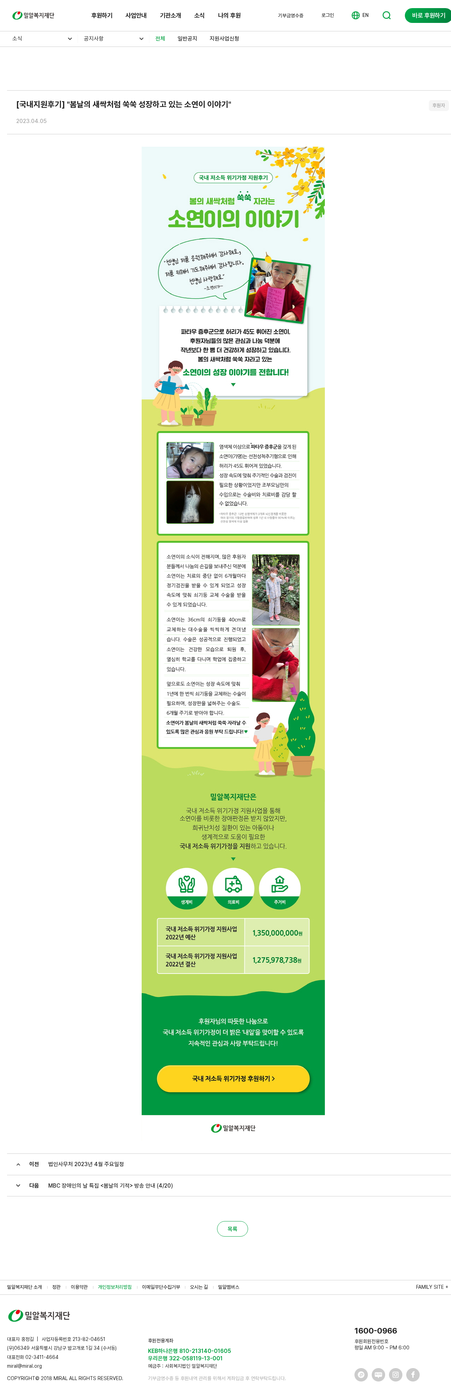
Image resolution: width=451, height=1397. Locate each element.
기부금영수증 (290, 15)
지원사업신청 (224, 38)
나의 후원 (229, 15)
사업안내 (136, 15)
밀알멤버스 (228, 1287)
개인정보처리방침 (115, 1287)
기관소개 (170, 15)
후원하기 (101, 15)
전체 (160, 38)
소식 (199, 15)
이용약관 (79, 1287)
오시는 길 (199, 1287)
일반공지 (187, 38)
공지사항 (94, 38)
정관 (56, 1287)
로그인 (327, 15)
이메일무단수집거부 (161, 1287)
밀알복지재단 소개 (24, 1287)
